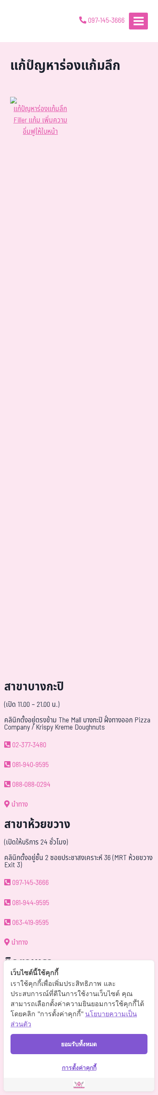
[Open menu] (138, 21)
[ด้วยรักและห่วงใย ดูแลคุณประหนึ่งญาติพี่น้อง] (30, 21)
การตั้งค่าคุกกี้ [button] (79, 1067)
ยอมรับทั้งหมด (79, 1043)
